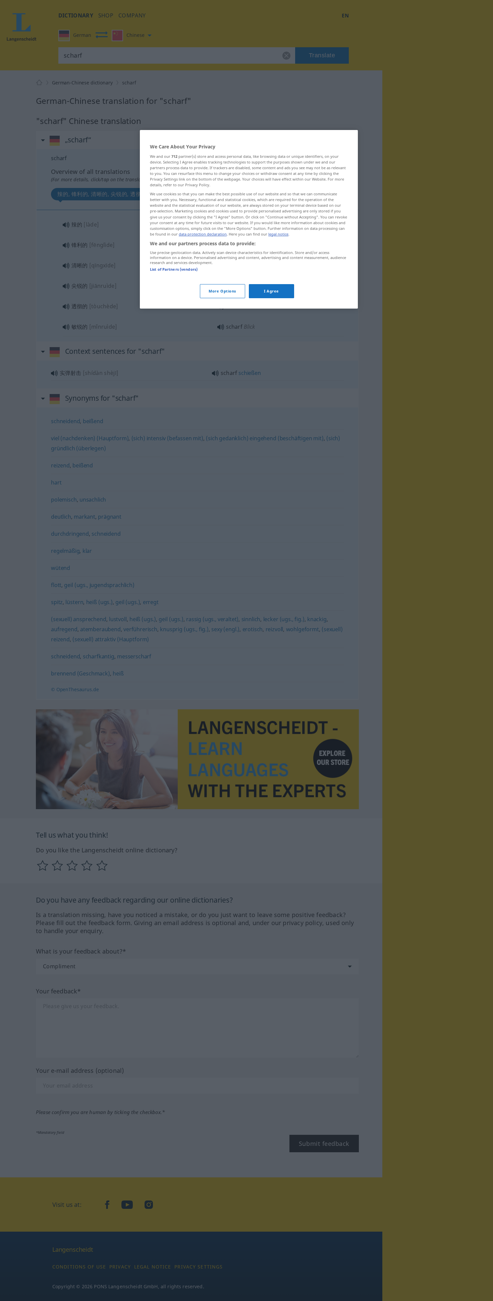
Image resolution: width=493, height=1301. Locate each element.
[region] (249, 219)
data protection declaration (203, 234)
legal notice (278, 234)
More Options (222, 291)
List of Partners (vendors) (174, 269)
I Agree (271, 291)
